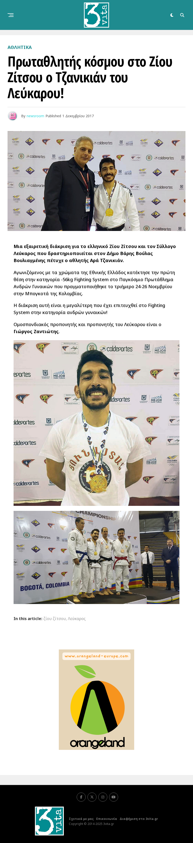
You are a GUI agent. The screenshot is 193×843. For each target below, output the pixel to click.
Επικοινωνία (106, 819)
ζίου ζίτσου (54, 619)
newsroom (35, 115)
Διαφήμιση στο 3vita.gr (139, 819)
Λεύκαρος (77, 619)
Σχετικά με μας (81, 819)
